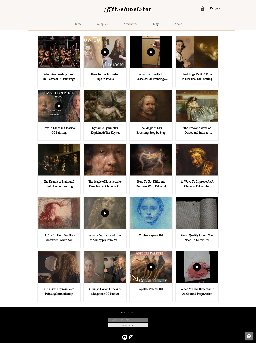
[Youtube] (124, 337)
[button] (203, 8)
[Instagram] (131, 337)
